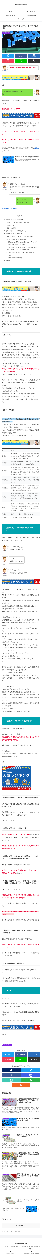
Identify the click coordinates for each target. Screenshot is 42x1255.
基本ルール (10, 225)
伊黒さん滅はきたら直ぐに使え (16, 239)
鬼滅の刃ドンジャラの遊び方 (14, 219)
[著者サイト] (11, 1070)
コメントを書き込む (21, 1225)
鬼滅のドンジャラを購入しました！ (18, 222)
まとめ (8, 260)
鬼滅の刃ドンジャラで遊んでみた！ (16, 231)
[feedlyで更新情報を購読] (30, 1080)
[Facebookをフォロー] (11, 1075)
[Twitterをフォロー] (30, 1070)
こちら (36, 148)
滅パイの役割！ (12, 228)
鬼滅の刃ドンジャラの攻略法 (14, 233)
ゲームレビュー (7, 1044)
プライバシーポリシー (11, 1246)
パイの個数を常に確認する (15, 257)
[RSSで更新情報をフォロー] (21, 1085)
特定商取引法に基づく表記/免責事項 (31, 1248)
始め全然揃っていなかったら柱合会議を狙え (21, 236)
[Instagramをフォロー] (30, 1075)
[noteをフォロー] (11, 1080)
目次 (18, 216)
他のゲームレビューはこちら (12, 208)
